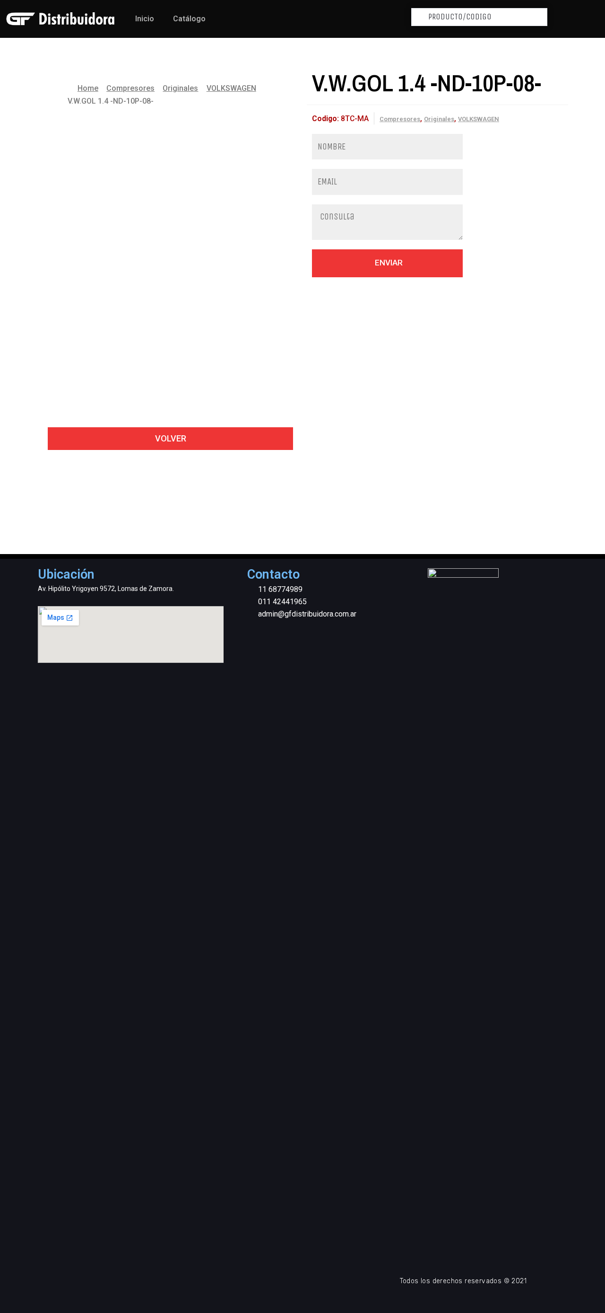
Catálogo (189, 18)
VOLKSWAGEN (231, 88)
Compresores (130, 88)
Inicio (144, 18)
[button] (170, 438)
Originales (180, 88)
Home (88, 88)
